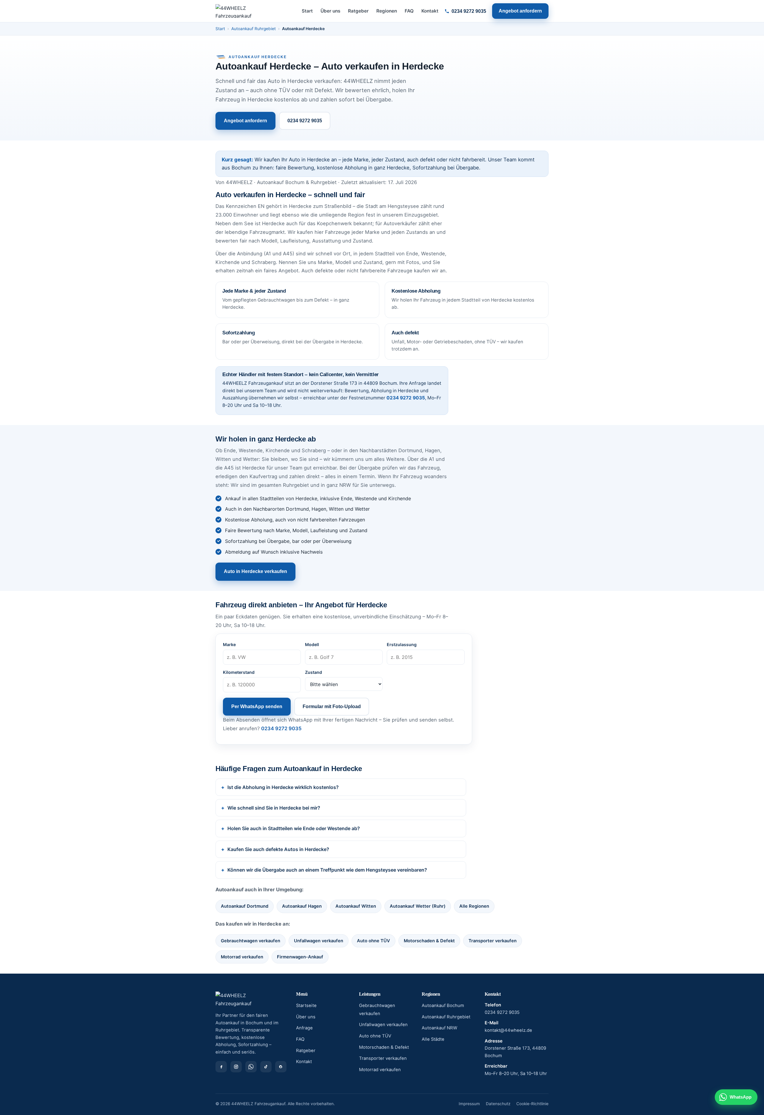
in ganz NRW (336, 485)
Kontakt (429, 11)
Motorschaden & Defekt (429, 940)
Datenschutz (498, 1103)
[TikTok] (266, 1066)
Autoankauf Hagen (302, 906)
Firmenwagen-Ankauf (300, 957)
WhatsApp (740, 1096)
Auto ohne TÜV (373, 940)
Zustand (313, 672)
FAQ (409, 11)
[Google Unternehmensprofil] (280, 1066)
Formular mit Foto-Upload (332, 706)
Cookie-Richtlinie (532, 1103)
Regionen (386, 11)
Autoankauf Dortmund (244, 906)
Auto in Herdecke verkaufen (255, 571)
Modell (312, 644)
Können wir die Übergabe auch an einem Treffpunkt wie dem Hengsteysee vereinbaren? (327, 870)
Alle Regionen (474, 906)
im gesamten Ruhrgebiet (280, 485)
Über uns (330, 11)
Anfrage (304, 1028)
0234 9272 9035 (469, 11)
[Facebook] (221, 1066)
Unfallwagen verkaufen (318, 940)
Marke (229, 644)
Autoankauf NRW (439, 1028)
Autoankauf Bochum (443, 1005)
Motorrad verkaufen (242, 957)
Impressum (469, 1103)
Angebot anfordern (520, 10)
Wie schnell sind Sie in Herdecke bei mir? (273, 808)
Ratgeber (358, 11)
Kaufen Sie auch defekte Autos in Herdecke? (278, 849)
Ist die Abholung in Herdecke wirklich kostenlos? (283, 787)
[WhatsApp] (251, 1066)
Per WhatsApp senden (256, 706)
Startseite (306, 1005)
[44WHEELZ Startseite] (233, 11)
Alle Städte (433, 1039)
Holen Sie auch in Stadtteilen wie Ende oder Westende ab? (293, 828)
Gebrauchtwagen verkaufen (250, 940)
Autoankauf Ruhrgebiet (253, 28)
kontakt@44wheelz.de (508, 1030)
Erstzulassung (402, 644)
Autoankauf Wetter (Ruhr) (418, 906)
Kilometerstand (239, 672)
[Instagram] (236, 1066)
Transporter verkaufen (493, 940)
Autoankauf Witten (355, 906)
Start (307, 11)
